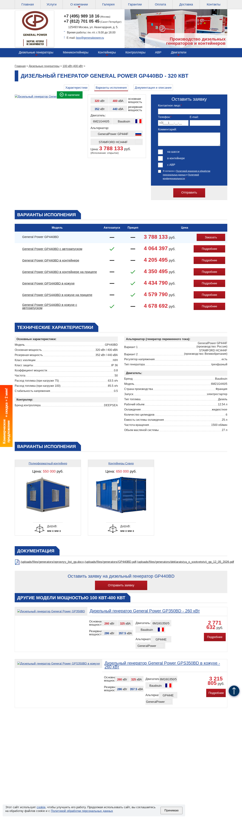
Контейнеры (107, 52)
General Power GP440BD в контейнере (50, 260)
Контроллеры (135, 52)
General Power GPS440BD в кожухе (48, 283)
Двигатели (178, 52)
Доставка (186, 4)
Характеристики (76, 87)
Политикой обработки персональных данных (82, 811)
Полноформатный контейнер (48, 463)
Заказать (211, 237)
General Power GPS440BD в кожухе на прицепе (57, 295)
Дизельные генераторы (36, 52)
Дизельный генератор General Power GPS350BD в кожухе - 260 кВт (162, 665)
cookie (41, 807)
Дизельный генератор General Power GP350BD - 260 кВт (145, 610)
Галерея (108, 4)
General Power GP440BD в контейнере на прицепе (59, 272)
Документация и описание (153, 87)
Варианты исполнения (111, 87)
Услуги (52, 4)
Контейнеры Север (121, 463)
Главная (27, 4)
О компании (79, 4)
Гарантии (135, 4)
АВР (158, 52)
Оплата (160, 4)
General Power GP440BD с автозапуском (52, 249)
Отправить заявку (121, 585)
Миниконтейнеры (75, 52)
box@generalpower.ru (90, 37)
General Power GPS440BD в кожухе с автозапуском (49, 306)
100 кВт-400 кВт (73, 66)
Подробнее (209, 249)
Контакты (213, 4)
